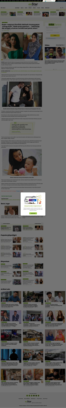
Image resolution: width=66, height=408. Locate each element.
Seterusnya (33, 213)
